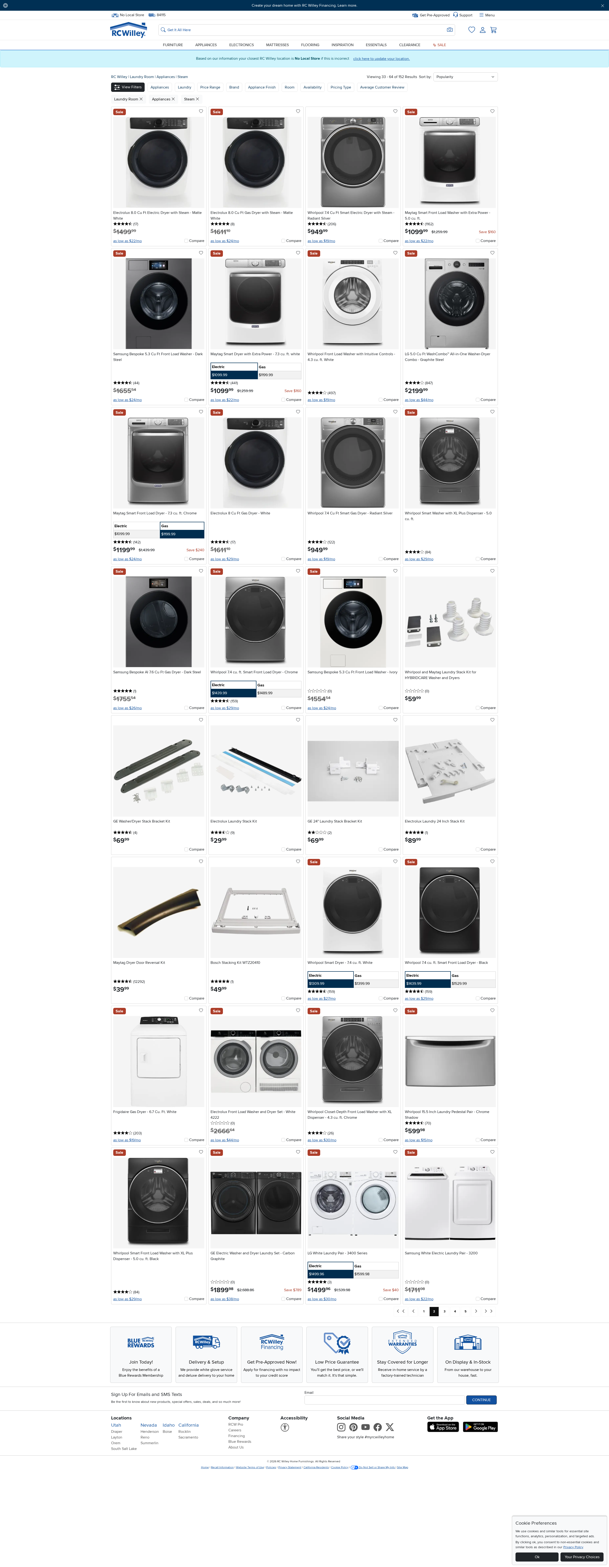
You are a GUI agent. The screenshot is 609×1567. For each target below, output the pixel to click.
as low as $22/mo (127, 241)
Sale (441, 45)
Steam (182, 76)
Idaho (169, 1425)
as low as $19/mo (321, 241)
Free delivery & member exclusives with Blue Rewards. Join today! (305, 5)
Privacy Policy (573, 1547)
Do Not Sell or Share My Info (377, 1467)
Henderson (150, 1431)
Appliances (206, 45)
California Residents (316, 1467)
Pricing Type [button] (341, 87)
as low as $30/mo (322, 1140)
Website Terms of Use (250, 1467)
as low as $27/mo (322, 998)
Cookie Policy (340, 1467)
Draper (116, 1431)
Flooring (310, 45)
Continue (481, 1400)
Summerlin (149, 1443)
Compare (196, 240)
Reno (145, 1437)
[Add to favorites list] (201, 111)
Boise (167, 1431)
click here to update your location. (381, 58)
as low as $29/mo (225, 559)
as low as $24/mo (225, 241)
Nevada (149, 1425)
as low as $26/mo (127, 708)
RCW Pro (235, 1424)
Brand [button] (234, 87)
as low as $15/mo (418, 1140)
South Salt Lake (124, 1448)
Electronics (241, 45)
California (188, 1425)
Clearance (409, 45)
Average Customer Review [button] (382, 87)
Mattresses (277, 45)
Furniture (173, 45)
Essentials (376, 45)
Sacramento (188, 1437)
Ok (537, 1557)
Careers (234, 1430)
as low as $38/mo (225, 1299)
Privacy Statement (289, 1467)
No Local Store (132, 14)
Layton (116, 1437)
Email (309, 1392)
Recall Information (222, 1467)
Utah (116, 1425)
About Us (236, 1447)
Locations (121, 1418)
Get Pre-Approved (435, 15)
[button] (58, 5)
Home (205, 1467)
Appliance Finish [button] (262, 87)
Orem (115, 1443)
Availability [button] (313, 87)
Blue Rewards (239, 1441)
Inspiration (343, 45)
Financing (236, 1436)
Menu (490, 15)
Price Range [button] (210, 87)
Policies (271, 1467)
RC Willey (119, 76)
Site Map (402, 1467)
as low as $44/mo (419, 400)
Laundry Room (142, 76)
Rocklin (184, 1431)
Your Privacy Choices (582, 1557)
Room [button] (290, 87)
